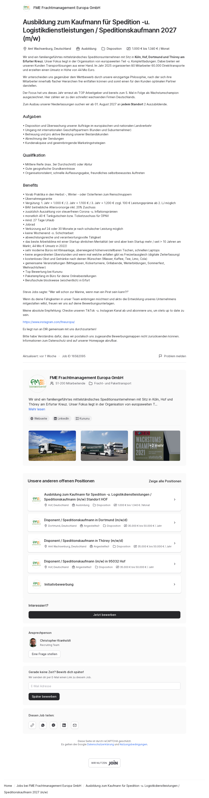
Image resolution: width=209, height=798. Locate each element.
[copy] (32, 725)
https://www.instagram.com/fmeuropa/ (49, 322)
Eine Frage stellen (44, 654)
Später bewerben (44, 696)
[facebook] (53, 725)
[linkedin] (64, 725)
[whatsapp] (43, 725)
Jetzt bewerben (104, 614)
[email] (74, 725)
